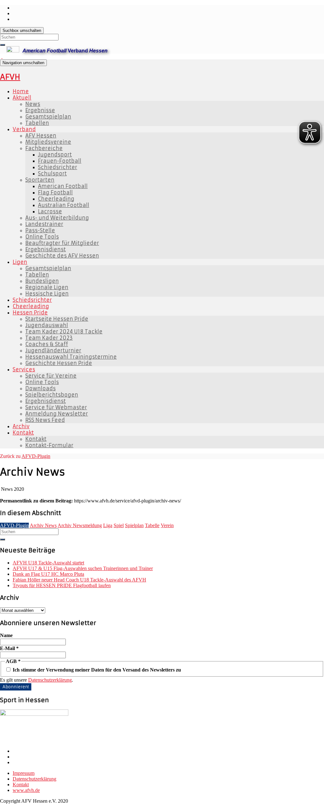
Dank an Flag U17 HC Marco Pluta (48, 574)
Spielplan (134, 525)
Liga (107, 525)
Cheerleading (56, 199)
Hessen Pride (30, 312)
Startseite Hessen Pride (56, 319)
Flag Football (55, 192)
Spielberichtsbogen (51, 395)
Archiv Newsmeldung (80, 525)
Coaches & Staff (46, 344)
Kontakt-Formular (49, 445)
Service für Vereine (51, 376)
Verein (167, 525)
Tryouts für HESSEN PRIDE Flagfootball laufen (62, 585)
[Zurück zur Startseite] (2, 56)
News (32, 104)
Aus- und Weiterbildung (57, 218)
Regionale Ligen (46, 287)
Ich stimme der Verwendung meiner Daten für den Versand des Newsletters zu (96, 669)
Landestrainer (44, 224)
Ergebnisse (40, 110)
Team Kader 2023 (49, 338)
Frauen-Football (59, 161)
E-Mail (9, 648)
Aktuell (22, 97)
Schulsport (52, 173)
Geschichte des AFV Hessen (62, 255)
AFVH (10, 77)
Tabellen (37, 123)
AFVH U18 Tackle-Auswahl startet (48, 562)
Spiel (119, 525)
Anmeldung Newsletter (56, 414)
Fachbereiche (44, 148)
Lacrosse (50, 211)
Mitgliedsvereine (48, 142)
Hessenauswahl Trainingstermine (71, 357)
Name (6, 635)
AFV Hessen (40, 135)
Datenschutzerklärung (50, 680)
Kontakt (23, 432)
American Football (63, 186)
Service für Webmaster (56, 407)
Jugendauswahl (46, 325)
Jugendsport (55, 154)
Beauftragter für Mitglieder (62, 243)
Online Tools (42, 237)
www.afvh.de (26, 790)
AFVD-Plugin (36, 456)
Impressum (23, 773)
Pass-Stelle (40, 230)
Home (21, 91)
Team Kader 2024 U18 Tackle (64, 331)
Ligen (20, 262)
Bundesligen (42, 281)
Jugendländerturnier (53, 350)
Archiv (21, 426)
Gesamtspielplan (48, 116)
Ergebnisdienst (45, 249)
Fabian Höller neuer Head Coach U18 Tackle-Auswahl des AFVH (79, 579)
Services (24, 369)
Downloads (40, 388)
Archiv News (43, 525)
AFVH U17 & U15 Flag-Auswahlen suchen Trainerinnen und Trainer (83, 568)
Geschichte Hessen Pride (58, 363)
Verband (24, 129)
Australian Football (63, 205)
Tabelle (152, 525)
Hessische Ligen (47, 293)
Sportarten (39, 180)
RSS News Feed (45, 420)
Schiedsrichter (57, 167)
